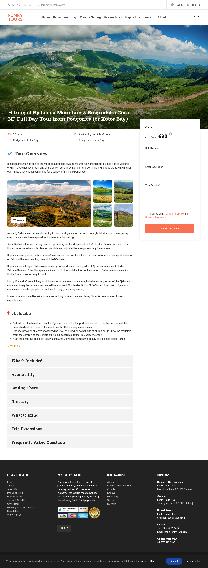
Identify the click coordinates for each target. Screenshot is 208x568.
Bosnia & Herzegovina (119, 485)
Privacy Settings (194, 561)
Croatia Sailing (90, 17)
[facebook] (155, 4)
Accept (174, 561)
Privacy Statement (155, 217)
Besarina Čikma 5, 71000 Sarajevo (175, 489)
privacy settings (148, 561)
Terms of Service (174, 213)
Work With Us (14, 514)
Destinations (113, 17)
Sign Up (11, 485)
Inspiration (132, 17)
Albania (111, 482)
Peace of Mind (15, 492)
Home (46, 17)
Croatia (111, 489)
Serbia (110, 500)
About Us (12, 489)
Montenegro (113, 496)
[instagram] (160, 4)
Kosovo (111, 492)
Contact (149, 17)
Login (10, 482)
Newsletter (13, 511)
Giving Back (13, 503)
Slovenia (111, 503)
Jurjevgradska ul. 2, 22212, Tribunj (175, 503)
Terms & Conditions (18, 500)
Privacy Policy (14, 496)
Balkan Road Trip (65, 17)
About (162, 17)
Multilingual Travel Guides (20, 507)
